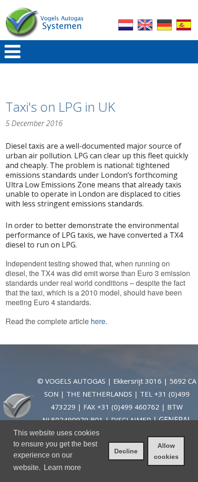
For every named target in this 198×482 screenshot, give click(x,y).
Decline (126, 451)
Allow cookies (166, 451)
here (98, 321)
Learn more (62, 467)
